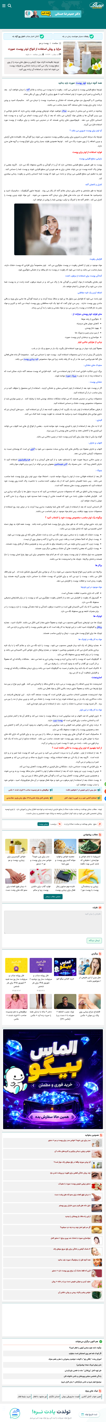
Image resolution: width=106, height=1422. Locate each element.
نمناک (64, 111)
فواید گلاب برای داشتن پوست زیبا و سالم (40, 888)
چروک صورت (71, 375)
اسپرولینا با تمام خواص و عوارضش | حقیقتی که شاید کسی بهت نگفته (89, 860)
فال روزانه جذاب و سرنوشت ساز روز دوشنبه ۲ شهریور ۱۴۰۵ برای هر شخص (41, 981)
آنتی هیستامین (60, 464)
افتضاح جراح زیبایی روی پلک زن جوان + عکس (89, 1013)
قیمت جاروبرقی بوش (70, 1396)
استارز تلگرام (54, 1396)
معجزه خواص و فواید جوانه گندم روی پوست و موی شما (65, 860)
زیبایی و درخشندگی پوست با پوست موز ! (90, 888)
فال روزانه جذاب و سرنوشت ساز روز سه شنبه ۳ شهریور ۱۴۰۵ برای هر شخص (16, 981)
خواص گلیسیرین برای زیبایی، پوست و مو (16, 858)
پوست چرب (58, 720)
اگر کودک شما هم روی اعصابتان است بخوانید (85, 1353)
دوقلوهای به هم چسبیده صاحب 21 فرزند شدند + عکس (29, 790)
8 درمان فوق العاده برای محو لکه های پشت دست (16, 888)
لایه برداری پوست (30, 359)
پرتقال (99, 627)
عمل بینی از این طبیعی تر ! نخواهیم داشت (81, 790)
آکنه (28, 89)
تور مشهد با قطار (40, 1396)
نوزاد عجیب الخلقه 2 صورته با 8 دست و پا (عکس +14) (65, 1015)
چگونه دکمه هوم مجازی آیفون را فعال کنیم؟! (85, 1347)
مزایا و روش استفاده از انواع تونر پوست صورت (34, 49)
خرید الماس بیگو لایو (65, 978)
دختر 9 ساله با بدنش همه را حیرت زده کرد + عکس (41, 1013)
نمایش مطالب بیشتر (53, 896)
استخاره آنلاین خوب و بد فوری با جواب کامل (80, 798)
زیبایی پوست (43, 824)
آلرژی (32, 449)
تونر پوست (81, 83)
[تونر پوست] (53, 229)
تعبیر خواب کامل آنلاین (91, 1396)
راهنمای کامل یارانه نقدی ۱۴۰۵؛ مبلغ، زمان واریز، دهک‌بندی (28, 798)
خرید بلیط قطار (24, 1396)
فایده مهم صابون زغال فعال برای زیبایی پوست (65, 888)
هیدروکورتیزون (24, 459)
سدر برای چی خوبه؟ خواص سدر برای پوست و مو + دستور (40, 860)
